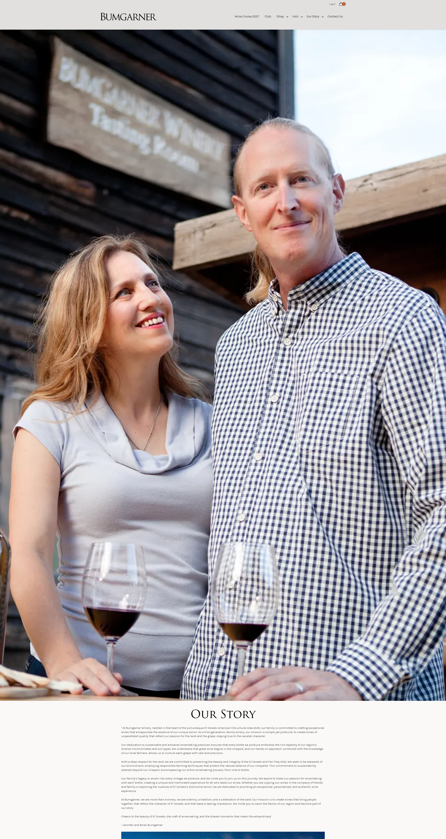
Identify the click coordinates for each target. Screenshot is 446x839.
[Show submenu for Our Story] (323, 16)
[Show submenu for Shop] (287, 16)
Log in (332, 4)
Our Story (313, 16)
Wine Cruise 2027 (247, 16)
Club (268, 16)
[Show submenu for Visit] (302, 16)
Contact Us (335, 16)
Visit (295, 16)
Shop (280, 16)
